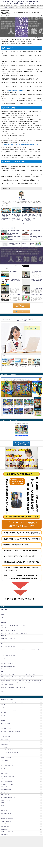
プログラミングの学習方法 (21, 755)
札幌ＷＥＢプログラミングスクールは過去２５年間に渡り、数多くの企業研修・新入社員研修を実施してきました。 (20, 650)
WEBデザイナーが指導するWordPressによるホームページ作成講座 (13, 625)
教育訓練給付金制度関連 (21, 800)
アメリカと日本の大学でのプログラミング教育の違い (21, 731)
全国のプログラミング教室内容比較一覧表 (30, 5)
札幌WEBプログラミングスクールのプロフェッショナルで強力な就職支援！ (14, 633)
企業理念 (2, 614)
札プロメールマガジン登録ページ (7, 668)
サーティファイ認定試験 (21, 741)
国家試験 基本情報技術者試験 (21, 781)
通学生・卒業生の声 (21, 834)
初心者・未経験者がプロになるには (21, 776)
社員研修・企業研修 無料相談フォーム (8, 684)
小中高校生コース (16, 5)
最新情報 (21, 802)
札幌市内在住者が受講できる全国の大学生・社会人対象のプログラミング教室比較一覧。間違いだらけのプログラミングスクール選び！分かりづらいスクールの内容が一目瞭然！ (21, 677)
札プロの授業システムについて (21, 813)
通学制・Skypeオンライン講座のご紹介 (8, 638)
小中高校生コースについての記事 (21, 784)
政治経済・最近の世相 (21, 794)
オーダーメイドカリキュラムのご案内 (8, 646)
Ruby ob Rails (21, 712)
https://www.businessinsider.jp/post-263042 (17, 90)
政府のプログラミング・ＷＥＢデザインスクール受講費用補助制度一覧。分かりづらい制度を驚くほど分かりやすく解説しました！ (21, 691)
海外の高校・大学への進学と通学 (21, 818)
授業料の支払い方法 (21, 792)
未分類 (21, 805)
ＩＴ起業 (21, 707)
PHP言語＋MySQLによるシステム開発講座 (21, 710)
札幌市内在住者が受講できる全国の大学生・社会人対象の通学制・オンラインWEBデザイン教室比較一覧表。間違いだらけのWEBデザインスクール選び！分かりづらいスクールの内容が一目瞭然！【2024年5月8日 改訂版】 (21, 681)
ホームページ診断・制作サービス (21, 765)
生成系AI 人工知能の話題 (4, 10)
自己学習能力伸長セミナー (21, 823)
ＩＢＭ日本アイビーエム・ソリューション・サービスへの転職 (21, 702)
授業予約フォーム (2, 5)
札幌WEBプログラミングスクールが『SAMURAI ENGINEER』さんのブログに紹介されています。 (18, 674)
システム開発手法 (21, 744)
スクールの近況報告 (21, 747)
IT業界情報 (21, 704)
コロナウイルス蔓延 (21, 739)
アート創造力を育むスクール (21, 728)
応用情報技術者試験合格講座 (21, 789)
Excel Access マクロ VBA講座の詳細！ (8, 655)
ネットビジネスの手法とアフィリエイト (21, 749)
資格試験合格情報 (21, 829)
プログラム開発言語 (21, 760)
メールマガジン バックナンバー (7, 663)
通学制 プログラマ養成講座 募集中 (21, 831)
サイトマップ (22, 5)
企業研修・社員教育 (21, 773)
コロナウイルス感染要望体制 (21, 736)
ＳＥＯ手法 (21, 715)
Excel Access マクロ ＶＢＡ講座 (21, 699)
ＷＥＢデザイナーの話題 (21, 723)
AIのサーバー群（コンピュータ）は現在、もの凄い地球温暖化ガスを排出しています (21, 144)
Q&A (2, 643)
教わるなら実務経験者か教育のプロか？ (21, 797)
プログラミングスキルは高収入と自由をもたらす (21, 752)
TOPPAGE (21, 720)
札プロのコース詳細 (21, 810)
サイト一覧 (3, 658)
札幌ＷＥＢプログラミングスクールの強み (8, 630)
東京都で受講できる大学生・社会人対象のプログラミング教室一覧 (13, 687)
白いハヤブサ (21, 199)
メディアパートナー (21, 768)
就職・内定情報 (21, 786)
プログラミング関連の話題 (21, 757)
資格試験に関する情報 (21, 826)
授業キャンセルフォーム (9, 5)
